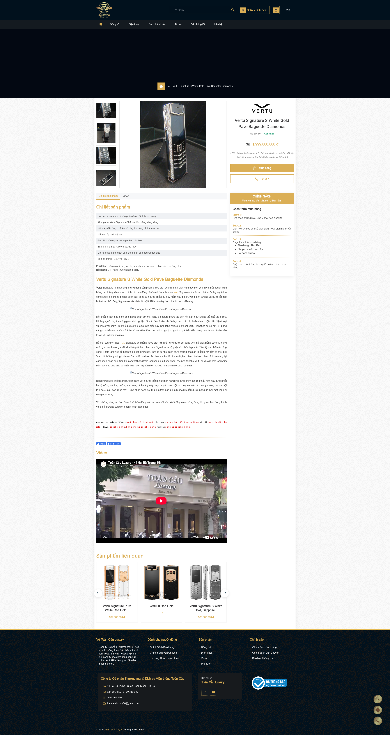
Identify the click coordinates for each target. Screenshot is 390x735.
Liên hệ (218, 24)
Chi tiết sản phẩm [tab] (108, 196)
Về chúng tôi (198, 24)
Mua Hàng (248, 200)
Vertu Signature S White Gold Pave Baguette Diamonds (203, 86)
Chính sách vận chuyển (163, 652)
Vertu (204, 658)
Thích (102, 444)
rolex (210, 422)
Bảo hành (276, 200)
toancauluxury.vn (114, 729)
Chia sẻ (114, 444)
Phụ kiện (206, 663)
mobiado (169, 422)
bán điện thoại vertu (143, 422)
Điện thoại (134, 24)
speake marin (117, 427)
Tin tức (178, 24)
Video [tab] (126, 196)
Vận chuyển (262, 200)
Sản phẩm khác (157, 24)
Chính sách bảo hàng (162, 647)
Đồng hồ (114, 24)
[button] (287, 10)
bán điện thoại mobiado (186, 422)
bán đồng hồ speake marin (141, 427)
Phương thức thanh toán (164, 658)
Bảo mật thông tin (262, 658)
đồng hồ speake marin (177, 427)
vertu (176, 292)
